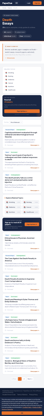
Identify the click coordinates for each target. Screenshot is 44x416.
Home (4, 8)
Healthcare (10, 90)
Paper (7, 3)
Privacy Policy (37, 407)
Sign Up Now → (22, 111)
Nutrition (9, 86)
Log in (27, 114)
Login (28, 3)
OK (22, 413)
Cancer (9, 83)
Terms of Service (7, 409)
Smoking (9, 73)
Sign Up (37, 3)
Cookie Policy (27, 407)
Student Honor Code (8, 394)
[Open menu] (17, 3)
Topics (10, 8)
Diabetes (9, 79)
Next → (30, 379)
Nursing (9, 76)
